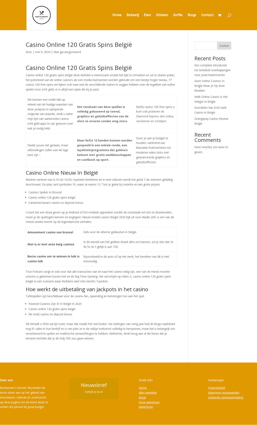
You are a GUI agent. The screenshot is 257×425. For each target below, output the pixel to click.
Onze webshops (149, 402)
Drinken (162, 15)
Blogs (192, 15)
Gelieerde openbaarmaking (225, 397)
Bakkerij (133, 15)
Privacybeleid (216, 388)
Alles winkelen (148, 392)
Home (116, 15)
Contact (207, 15)
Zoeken (224, 46)
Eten (147, 15)
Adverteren (146, 407)
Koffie (178, 15)
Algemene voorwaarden (223, 392)
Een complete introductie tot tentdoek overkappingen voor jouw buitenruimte (212, 70)
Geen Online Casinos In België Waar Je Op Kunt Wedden (209, 85)
